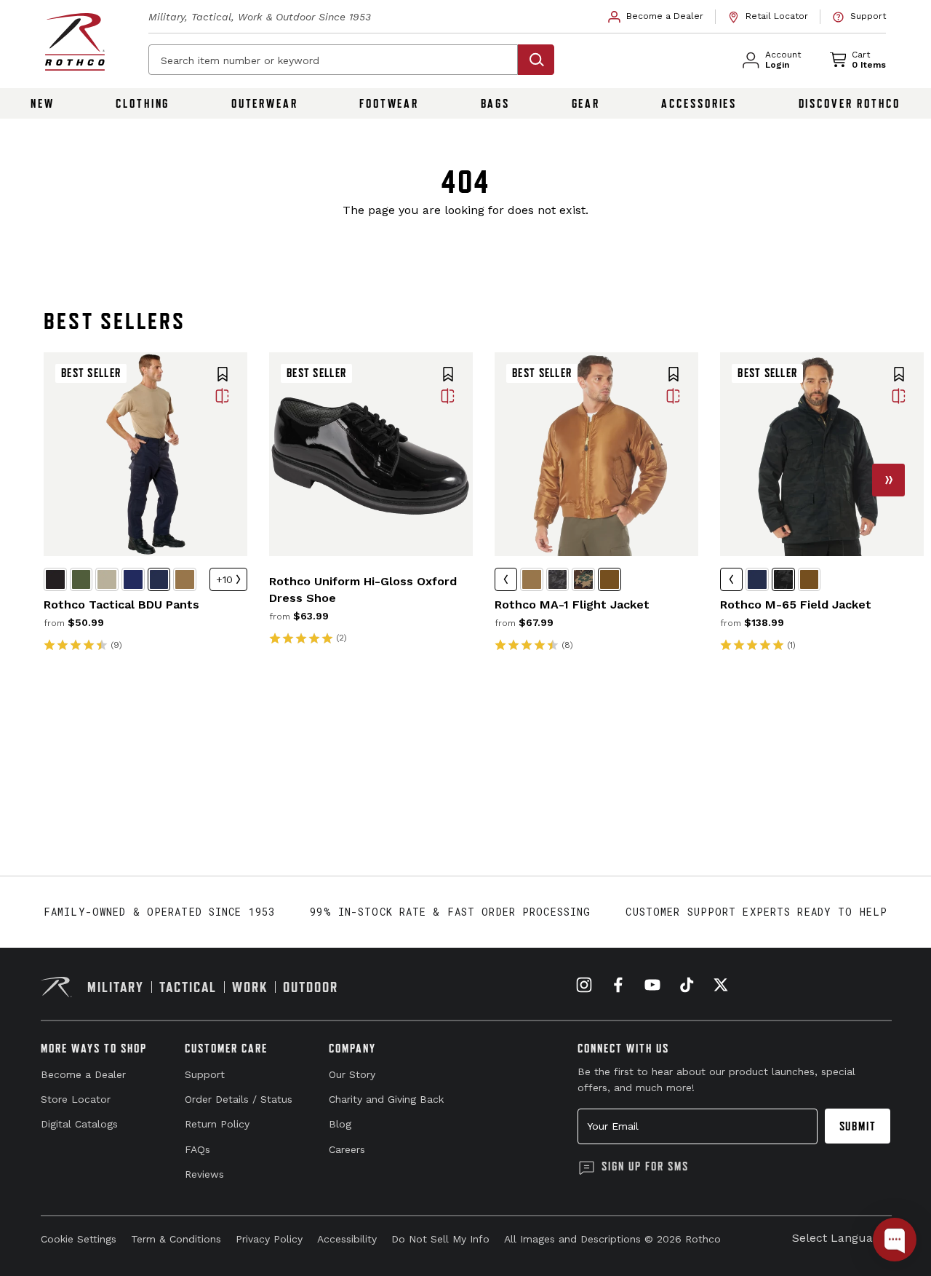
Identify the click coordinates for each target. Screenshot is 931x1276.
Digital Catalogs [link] (79, 1124)
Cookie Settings (78, 1239)
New (43, 103)
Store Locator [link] (76, 1099)
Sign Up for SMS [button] (645, 1166)
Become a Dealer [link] (83, 1074)
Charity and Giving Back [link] (386, 1099)
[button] (222, 375)
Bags (496, 103)
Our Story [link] (352, 1074)
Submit (857, 1126)
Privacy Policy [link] (269, 1239)
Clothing (142, 103)
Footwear (389, 103)
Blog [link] (340, 1124)
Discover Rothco (849, 103)
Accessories (699, 103)
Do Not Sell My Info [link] (440, 1239)
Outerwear (264, 103)
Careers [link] (347, 1149)
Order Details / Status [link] (238, 1099)
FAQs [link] (197, 1149)
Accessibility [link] (347, 1239)
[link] (656, 16)
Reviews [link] (204, 1174)
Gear (586, 103)
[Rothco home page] (75, 42)
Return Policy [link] (217, 1124)
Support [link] (205, 1074)
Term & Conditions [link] (176, 1239)
